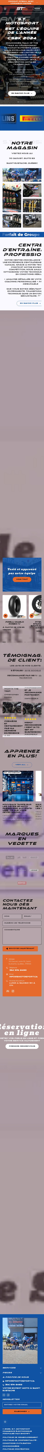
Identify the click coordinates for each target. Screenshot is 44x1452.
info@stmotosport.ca (20, 1381)
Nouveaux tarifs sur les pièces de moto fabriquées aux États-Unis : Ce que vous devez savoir (18, 808)
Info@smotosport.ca (23, 977)
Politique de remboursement (20, 1437)
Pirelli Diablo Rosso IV (14, 623)
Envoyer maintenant (21, 948)
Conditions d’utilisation (17, 1443)
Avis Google (33, 671)
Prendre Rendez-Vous (22, 1046)
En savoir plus (20, 93)
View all (20, 764)
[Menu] (5, 8)
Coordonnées (11, 1446)
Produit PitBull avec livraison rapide (21, 2)
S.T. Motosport (21, 1429)
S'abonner (20, 1411)
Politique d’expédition (16, 1449)
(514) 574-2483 (18, 970)
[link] (22, 175)
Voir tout (22, 579)
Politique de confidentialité (19, 1440)
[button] (37, 8)
